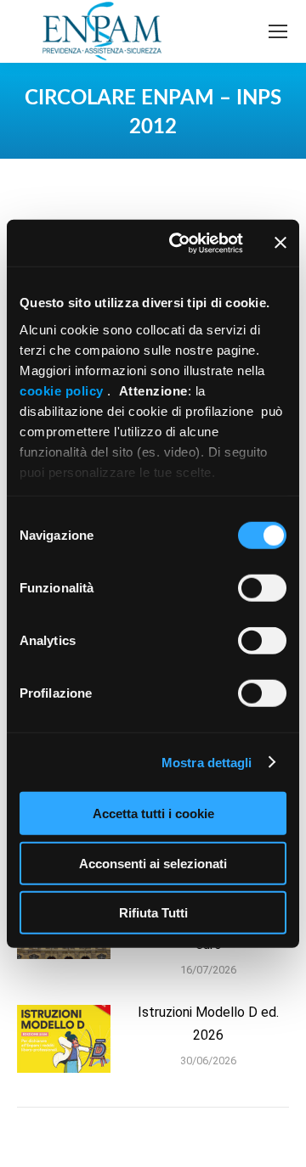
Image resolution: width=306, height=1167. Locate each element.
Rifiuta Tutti (153, 913)
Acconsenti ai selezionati (153, 863)
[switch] (262, 588)
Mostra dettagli (207, 762)
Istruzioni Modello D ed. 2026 (208, 1023)
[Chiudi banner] (280, 243)
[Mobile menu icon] (278, 31)
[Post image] (63, 1039)
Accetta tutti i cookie (153, 813)
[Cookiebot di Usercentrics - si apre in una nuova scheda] (179, 243)
